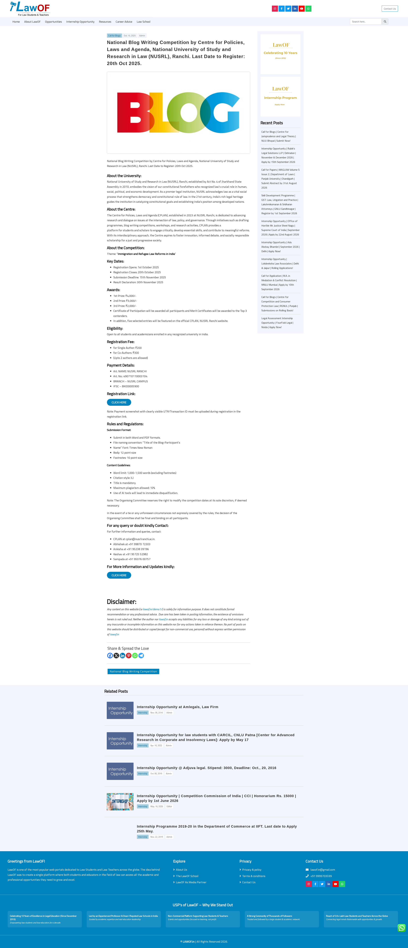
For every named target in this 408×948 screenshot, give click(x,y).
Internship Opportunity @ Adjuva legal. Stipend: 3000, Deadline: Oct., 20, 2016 (206, 768)
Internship (142, 712)
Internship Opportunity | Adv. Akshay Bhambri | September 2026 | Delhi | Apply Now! (280, 246)
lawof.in (163, 619)
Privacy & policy (251, 869)
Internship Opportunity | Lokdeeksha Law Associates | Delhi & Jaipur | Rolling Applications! (280, 263)
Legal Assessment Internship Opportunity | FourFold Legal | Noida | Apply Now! (277, 322)
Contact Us (390, 9)
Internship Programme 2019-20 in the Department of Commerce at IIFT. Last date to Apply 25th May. (217, 828)
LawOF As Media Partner (191, 882)
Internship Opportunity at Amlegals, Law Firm (178, 707)
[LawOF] (137, 9)
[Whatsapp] (135, 655)
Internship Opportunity (80, 21)
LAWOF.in (189, 941)
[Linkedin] (122, 655)
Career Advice (124, 21)
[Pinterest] (128, 655)
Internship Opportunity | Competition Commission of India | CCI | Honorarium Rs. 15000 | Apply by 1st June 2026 (216, 798)
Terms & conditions (253, 876)
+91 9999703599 (321, 876)
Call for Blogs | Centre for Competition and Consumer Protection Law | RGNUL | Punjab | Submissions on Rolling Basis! (279, 303)
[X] (116, 655)
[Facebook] (110, 655)
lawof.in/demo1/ (152, 609)
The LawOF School (187, 876)
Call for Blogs (114, 35)
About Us (181, 869)
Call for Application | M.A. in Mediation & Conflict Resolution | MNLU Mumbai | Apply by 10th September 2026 (279, 282)
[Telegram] (141, 655)
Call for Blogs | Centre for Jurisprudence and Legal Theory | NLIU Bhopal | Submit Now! (278, 136)
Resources (105, 21)
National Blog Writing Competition (133, 671)
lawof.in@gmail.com (322, 869)
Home (16, 21)
